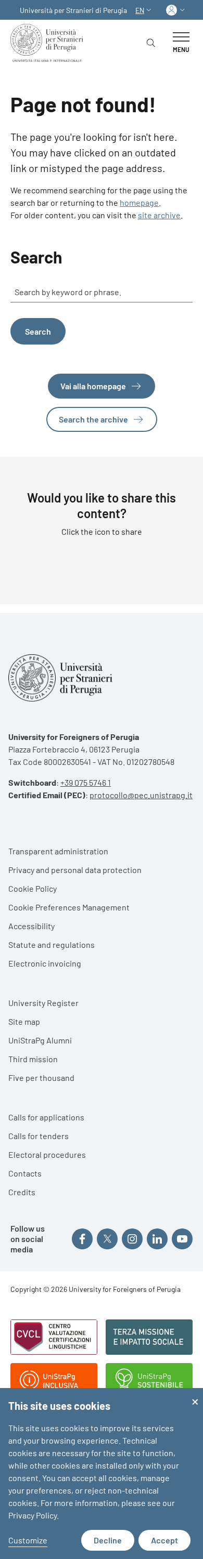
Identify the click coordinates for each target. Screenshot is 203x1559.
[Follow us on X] (107, 1238)
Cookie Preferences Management (69, 907)
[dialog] (101, 1473)
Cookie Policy (32, 888)
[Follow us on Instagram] (132, 1238)
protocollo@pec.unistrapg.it (141, 795)
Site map (24, 1021)
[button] (144, 10)
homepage (139, 202)
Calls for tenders (38, 1136)
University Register (43, 1003)
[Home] (48, 43)
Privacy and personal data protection (75, 870)
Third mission (33, 1059)
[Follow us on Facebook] (82, 1238)
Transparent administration (58, 851)
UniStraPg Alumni (40, 1040)
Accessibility (31, 926)
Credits (21, 1192)
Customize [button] (27, 1540)
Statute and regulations (51, 944)
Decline (108, 1540)
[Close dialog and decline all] (195, 1394)
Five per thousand (41, 1077)
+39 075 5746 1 (85, 782)
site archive (159, 215)
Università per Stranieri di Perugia (73, 10)
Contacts (25, 1173)
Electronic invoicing (44, 963)
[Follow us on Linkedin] (157, 1238)
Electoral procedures (47, 1154)
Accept (164, 1540)
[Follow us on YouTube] (182, 1238)
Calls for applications (46, 1117)
